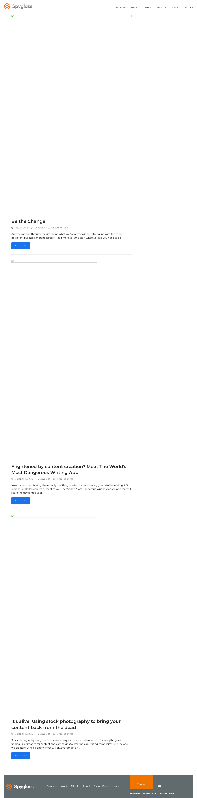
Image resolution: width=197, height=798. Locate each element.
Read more (20, 245)
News (115, 786)
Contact (141, 784)
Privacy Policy (167, 793)
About (86, 786)
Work (64, 786)
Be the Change (28, 221)
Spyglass (40, 227)
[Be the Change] (71, 115)
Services (52, 786)
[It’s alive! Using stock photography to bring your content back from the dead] (54, 615)
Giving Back (101, 786)
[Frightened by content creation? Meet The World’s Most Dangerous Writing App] (54, 360)
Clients (75, 786)
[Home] (20, 786)
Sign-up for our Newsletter (143, 793)
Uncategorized (59, 227)
